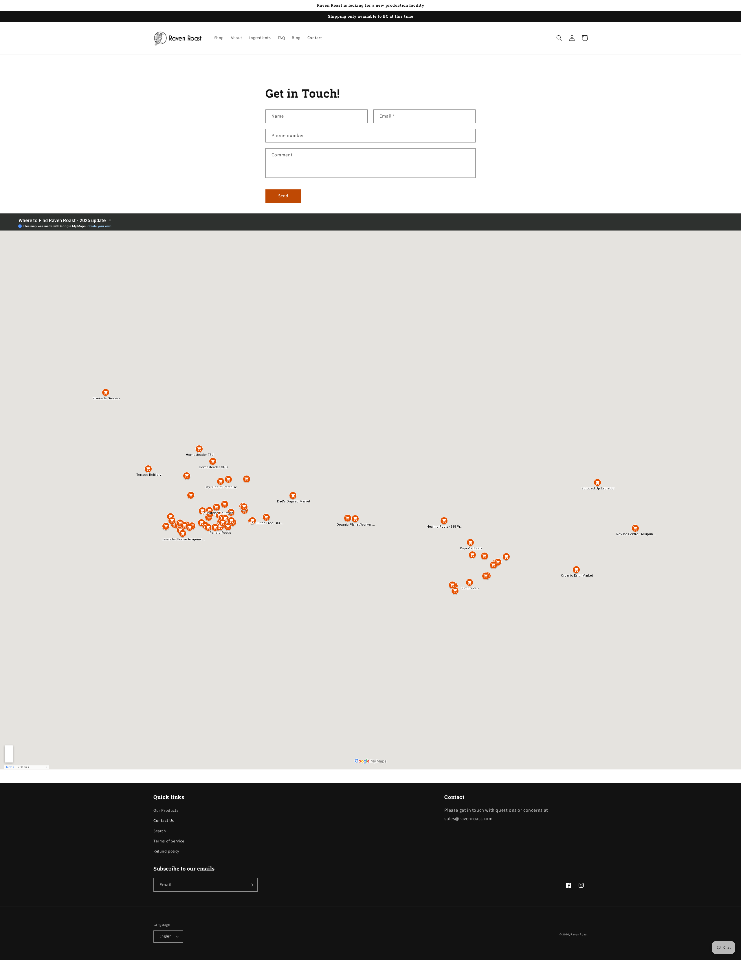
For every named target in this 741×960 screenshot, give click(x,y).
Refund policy (166, 851)
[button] (559, 38)
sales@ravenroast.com (468, 818)
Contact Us (163, 821)
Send (283, 196)
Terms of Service (168, 841)
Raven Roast (579, 934)
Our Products (165, 810)
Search (159, 831)
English (165, 936)
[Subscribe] (251, 885)
